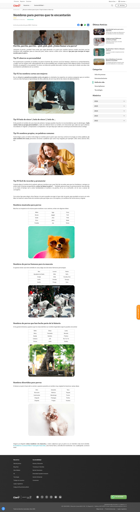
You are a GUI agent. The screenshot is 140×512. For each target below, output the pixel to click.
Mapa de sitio (99, 509)
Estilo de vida (100, 82)
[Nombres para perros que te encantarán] (78, 25)
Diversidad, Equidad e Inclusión (40, 473)
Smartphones (100, 86)
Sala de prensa (100, 74)
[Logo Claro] (17, 5)
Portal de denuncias (110, 509)
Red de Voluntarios (37, 470)
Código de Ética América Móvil (21, 487)
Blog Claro (16, 467)
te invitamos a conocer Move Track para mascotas (29, 445)
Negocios (22, 1)
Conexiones (36, 480)
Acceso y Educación (38, 463)
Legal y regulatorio (18, 483)
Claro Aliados (16, 470)
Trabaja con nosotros (18, 480)
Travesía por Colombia (38, 467)
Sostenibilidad (38, 5)
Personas (16, 1)
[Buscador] (112, 5)
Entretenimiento (101, 78)
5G (14, 473)
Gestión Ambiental (37, 477)
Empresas (28, 1)
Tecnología (98, 90)
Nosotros (26, 5)
